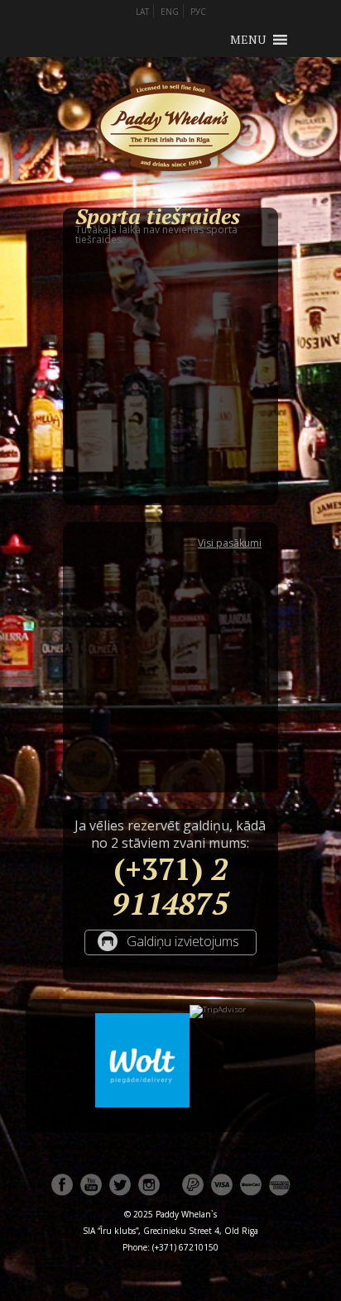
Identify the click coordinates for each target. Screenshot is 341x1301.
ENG (170, 11)
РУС (198, 11)
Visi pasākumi (230, 543)
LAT (142, 11)
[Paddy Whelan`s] (170, 191)
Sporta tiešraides (157, 216)
